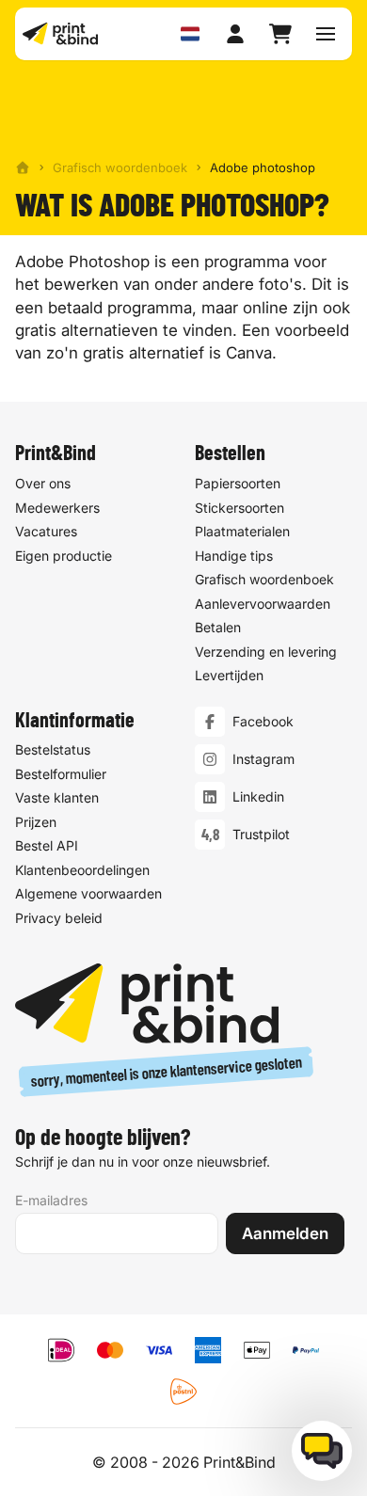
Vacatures (46, 531)
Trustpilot (261, 834)
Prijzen (35, 822)
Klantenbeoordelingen (82, 870)
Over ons (43, 483)
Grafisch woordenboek (120, 167)
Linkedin (258, 796)
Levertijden (229, 675)
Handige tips (234, 556)
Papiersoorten (237, 483)
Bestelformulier (60, 774)
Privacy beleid (59, 918)
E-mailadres (51, 1200)
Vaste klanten (57, 797)
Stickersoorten (239, 508)
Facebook (263, 721)
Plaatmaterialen (242, 531)
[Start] (22, 167)
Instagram (263, 759)
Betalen (218, 627)
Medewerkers (57, 508)
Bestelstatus (52, 749)
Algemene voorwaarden (88, 893)
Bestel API (46, 845)
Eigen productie (63, 556)
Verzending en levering (266, 652)
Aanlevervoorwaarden (262, 604)
